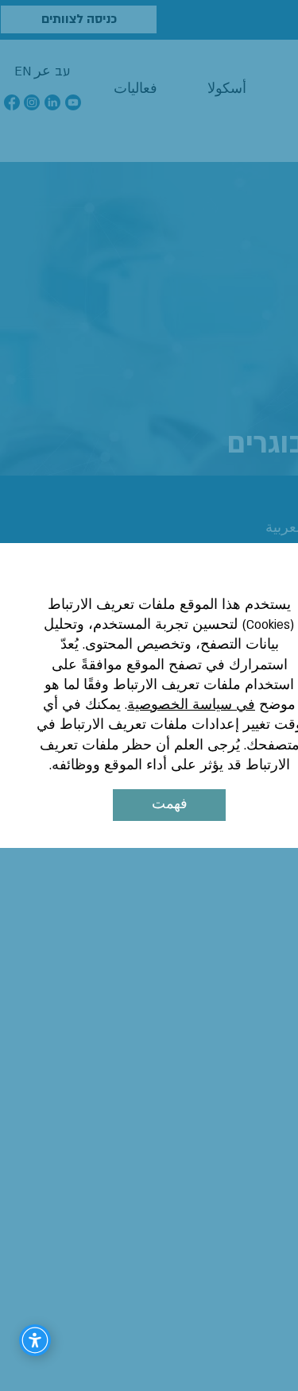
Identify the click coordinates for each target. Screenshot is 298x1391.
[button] (169, 805)
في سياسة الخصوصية (191, 705)
